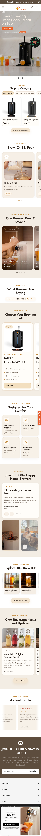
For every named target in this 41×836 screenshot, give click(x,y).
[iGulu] (20, 7)
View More (20, 681)
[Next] (22, 78)
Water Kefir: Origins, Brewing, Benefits (14, 656)
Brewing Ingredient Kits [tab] (25, 93)
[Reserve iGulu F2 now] (7, 28)
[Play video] (25, 547)
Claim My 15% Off (11, 824)
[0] (37, 7)
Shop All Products (20, 130)
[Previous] (18, 78)
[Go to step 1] (19, 200)
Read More (9, 672)
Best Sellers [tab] (7, 93)
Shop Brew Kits (20, 600)
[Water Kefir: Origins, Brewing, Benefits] (18, 638)
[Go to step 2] (21, 200)
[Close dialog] (38, 808)
